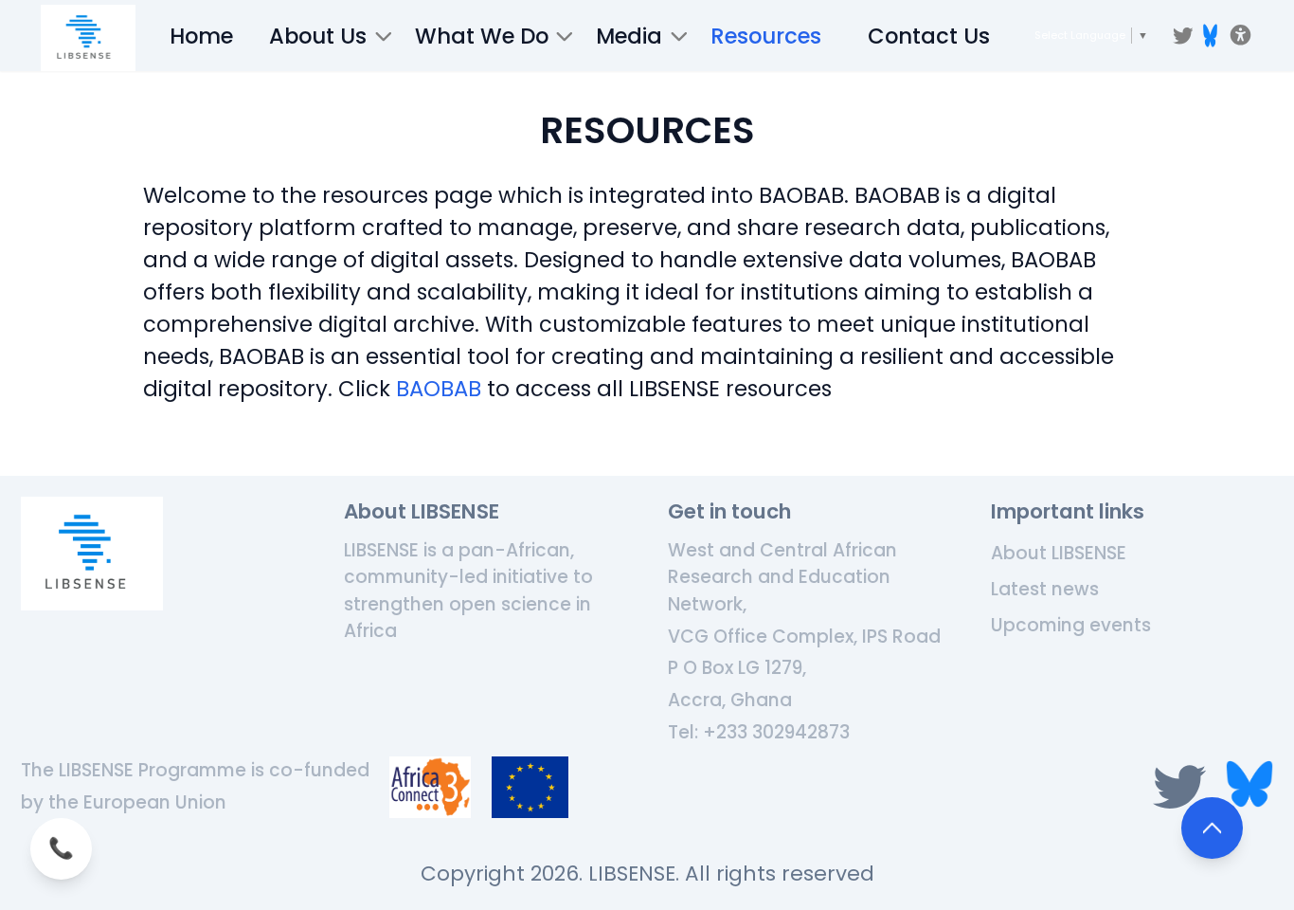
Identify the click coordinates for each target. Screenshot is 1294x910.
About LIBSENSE (1058, 553)
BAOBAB (438, 388)
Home (201, 36)
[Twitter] (1183, 36)
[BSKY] (1210, 35)
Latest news (1045, 589)
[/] (88, 38)
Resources (765, 36)
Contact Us (929, 36)
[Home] (92, 553)
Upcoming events (1071, 625)
